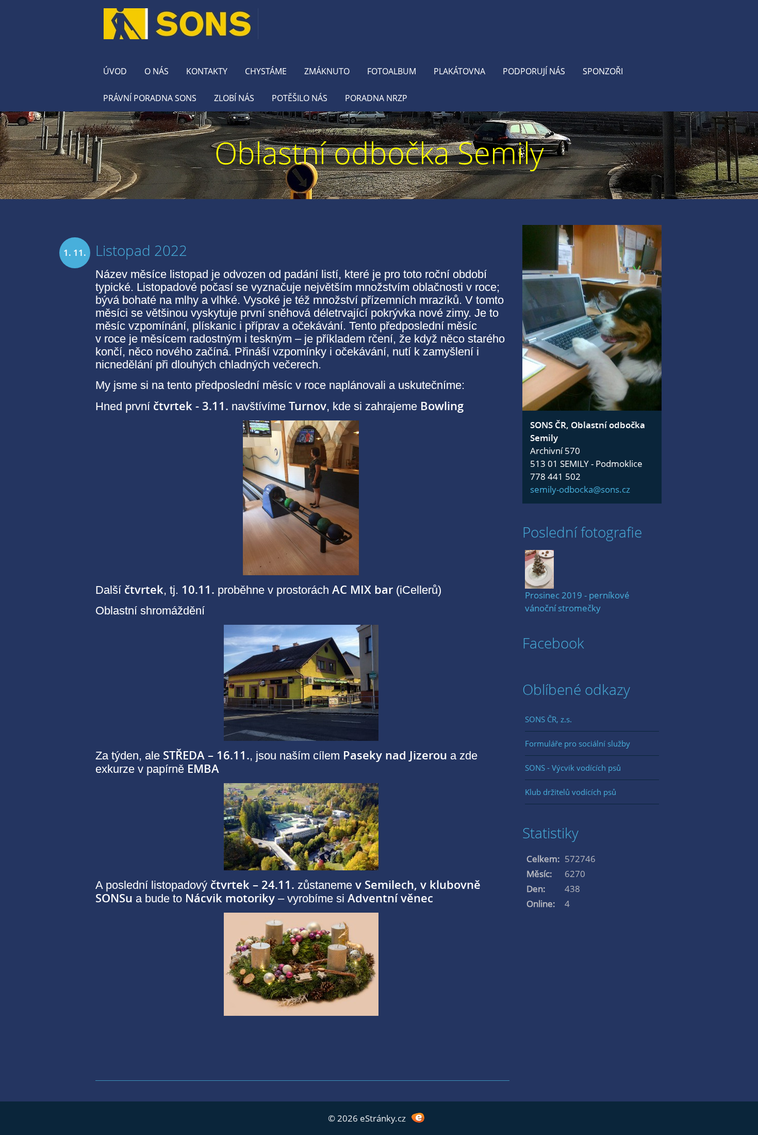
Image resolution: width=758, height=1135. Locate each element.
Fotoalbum (391, 71)
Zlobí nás (234, 98)
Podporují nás (534, 71)
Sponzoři (603, 71)
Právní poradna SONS (149, 98)
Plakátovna (459, 71)
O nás (156, 71)
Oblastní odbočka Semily (379, 152)
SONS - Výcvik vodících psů (573, 768)
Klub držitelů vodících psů (570, 792)
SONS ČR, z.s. (548, 719)
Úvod (115, 71)
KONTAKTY (206, 71)
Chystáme (266, 71)
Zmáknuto (327, 71)
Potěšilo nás (299, 98)
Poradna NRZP (376, 98)
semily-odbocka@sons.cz (580, 489)
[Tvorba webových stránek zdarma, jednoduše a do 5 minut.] (418, 1117)
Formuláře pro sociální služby (577, 743)
